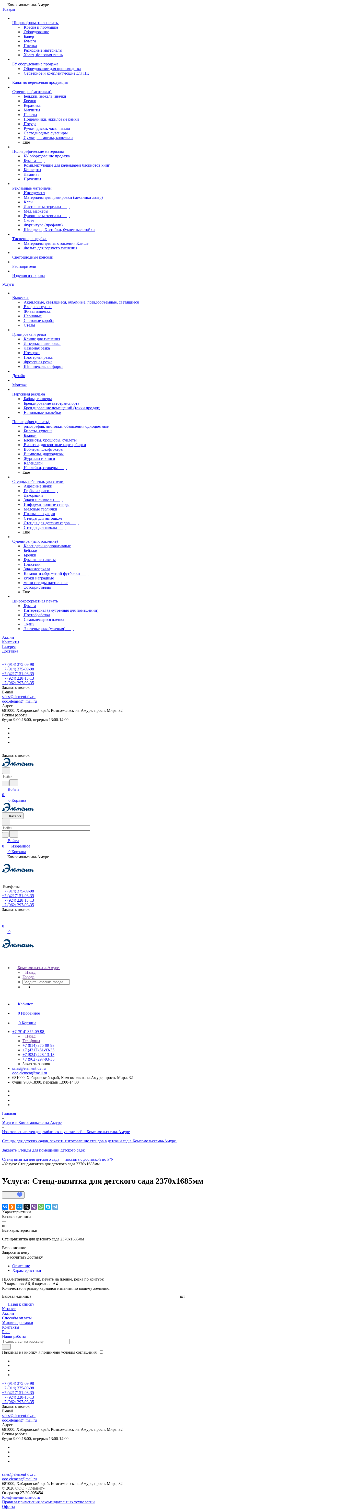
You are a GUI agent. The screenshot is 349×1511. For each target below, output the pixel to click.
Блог (6, 1332)
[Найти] (13, 782)
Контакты (10, 1327)
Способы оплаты (17, 1318)
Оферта (8, 1506)
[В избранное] (13, 1195)
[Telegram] (55, 1207)
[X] (27, 1207)
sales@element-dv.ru (19, 696)
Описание (21, 1266)
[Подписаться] (6, 1347)
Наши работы (14, 1336)
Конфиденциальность (21, 1497)
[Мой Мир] (19, 1207)
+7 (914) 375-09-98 (18, 664)
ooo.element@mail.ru (19, 701)
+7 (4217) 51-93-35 (18, 673)
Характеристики (26, 1270)
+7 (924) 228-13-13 (18, 678)
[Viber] (34, 1207)
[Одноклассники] (12, 1207)
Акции (8, 1313)
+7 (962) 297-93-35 (18, 683)
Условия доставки (17, 1322)
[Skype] (48, 1207)
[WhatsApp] (41, 1207)
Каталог (9, 1309)
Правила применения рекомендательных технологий (48, 1502)
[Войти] (4, 921)
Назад (30, 972)
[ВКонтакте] (5, 1207)
